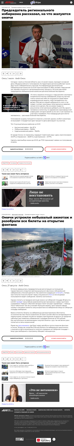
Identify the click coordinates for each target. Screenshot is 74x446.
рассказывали (23, 325)
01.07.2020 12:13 (6, 7)
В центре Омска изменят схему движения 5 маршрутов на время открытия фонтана (57, 366)
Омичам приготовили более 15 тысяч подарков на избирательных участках (20, 182)
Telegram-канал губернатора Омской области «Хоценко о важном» (21, 276)
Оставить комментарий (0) (58, 149)
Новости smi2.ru (8, 209)
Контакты (67, 410)
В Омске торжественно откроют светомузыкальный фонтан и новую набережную (55, 372)
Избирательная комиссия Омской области (14, 69)
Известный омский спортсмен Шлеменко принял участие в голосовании (56, 182)
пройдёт (19, 302)
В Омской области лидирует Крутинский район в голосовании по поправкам (56, 177)
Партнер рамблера (30, 439)
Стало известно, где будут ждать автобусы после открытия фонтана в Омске (21, 366)
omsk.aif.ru (59, 293)
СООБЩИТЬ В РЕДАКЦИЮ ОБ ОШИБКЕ (24, 412)
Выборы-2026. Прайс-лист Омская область (50, 410)
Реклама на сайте (19, 410)
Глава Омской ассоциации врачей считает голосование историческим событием (21, 177)
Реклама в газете (31, 410)
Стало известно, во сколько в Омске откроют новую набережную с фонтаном (22, 377)
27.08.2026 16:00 (6, 214)
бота (51, 295)
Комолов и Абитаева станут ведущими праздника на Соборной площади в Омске (21, 371)
